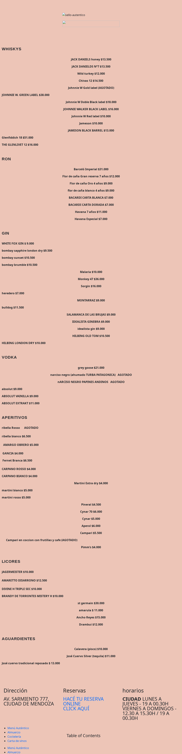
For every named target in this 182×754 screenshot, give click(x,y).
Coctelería (14, 737)
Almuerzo (13, 732)
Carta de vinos (17, 741)
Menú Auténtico (18, 728)
